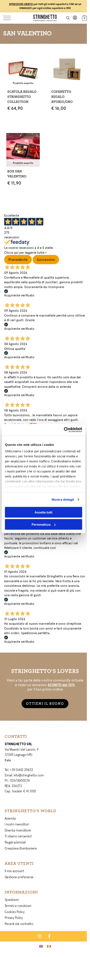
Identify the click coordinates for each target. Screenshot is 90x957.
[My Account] (74, 18)
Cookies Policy (14, 912)
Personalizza (41, 524)
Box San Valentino (16, 174)
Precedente (18, 259)
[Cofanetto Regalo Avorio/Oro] (67, 70)
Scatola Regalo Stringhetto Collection (21, 96)
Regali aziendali (15, 842)
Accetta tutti (43, 512)
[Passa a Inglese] (41, 946)
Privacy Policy (14, 917)
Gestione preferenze (19, 877)
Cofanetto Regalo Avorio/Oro (62, 96)
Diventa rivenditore (18, 830)
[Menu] (9, 18)
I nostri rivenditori (17, 824)
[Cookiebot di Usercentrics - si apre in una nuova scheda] (63, 430)
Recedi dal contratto (19, 924)
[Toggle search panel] (68, 18)
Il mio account (14, 871)
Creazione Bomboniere (21, 848)
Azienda (10, 818)
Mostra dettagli (63, 499)
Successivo (46, 259)
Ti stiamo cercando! (18, 836)
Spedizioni (12, 899)
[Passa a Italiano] (49, 946)
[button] (84, 17)
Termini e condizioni (18, 906)
